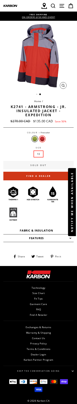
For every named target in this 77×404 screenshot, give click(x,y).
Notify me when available (72, 202)
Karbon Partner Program (38, 359)
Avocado (35, 139)
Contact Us (38, 338)
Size (38, 148)
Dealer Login (38, 354)
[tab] (38, 230)
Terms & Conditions (39, 348)
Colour (38, 133)
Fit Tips (38, 298)
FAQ (38, 309)
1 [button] (37, 95)
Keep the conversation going (38, 371)
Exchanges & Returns (38, 327)
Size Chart (38, 293)
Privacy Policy (38, 343)
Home (37, 101)
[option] (38, 16)
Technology (38, 287)
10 (38, 153)
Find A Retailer (38, 314)
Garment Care (38, 304)
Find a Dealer (38, 175)
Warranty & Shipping (38, 332)
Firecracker (42, 139)
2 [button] (40, 94)
